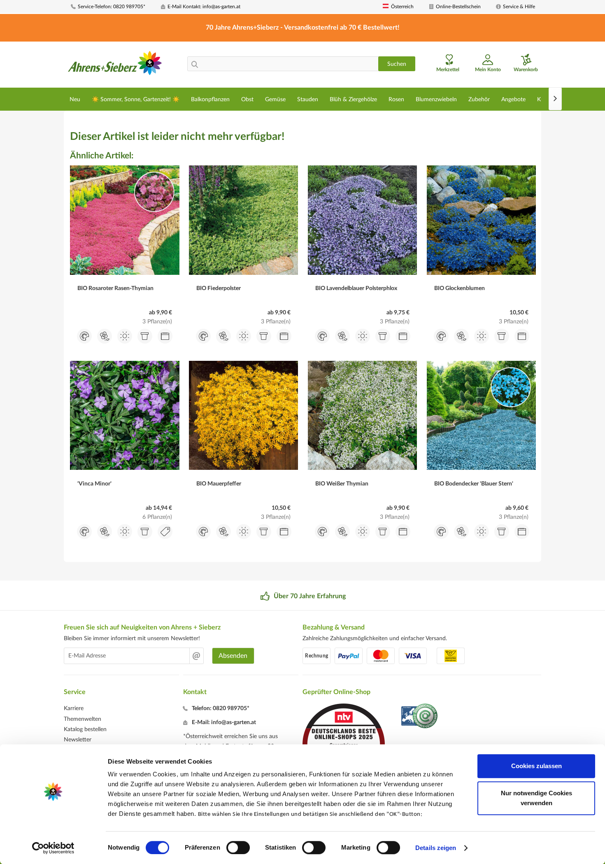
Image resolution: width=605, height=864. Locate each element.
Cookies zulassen (536, 765)
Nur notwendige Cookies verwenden (536, 798)
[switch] (238, 847)
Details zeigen (435, 847)
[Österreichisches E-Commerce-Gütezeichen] (420, 717)
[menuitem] (113, 7)
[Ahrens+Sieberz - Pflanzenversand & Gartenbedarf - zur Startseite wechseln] (115, 65)
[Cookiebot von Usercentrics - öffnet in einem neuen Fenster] (53, 848)
